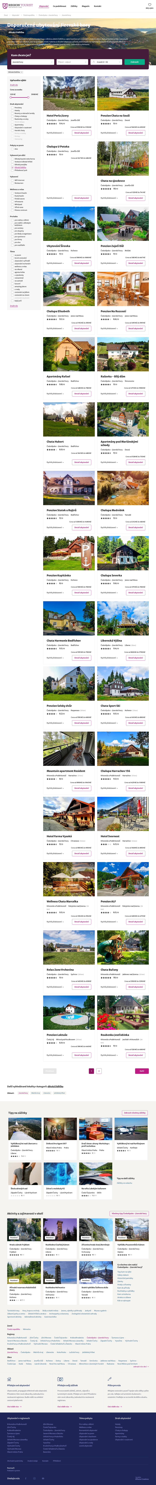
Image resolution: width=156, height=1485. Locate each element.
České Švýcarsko (60, 1338)
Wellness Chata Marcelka (62, 901)
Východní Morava (41, 1344)
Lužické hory (74, 1352)
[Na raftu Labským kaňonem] (95, 1174)
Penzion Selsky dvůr (59, 705)
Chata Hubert (55, 441)
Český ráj (33, 1341)
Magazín (85, 6)
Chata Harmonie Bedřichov (64, 640)
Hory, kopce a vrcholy (30, 1311)
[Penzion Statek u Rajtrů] (69, 488)
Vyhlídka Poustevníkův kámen (131, 1245)
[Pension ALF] (123, 879)
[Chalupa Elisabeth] (69, 289)
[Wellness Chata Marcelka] (69, 879)
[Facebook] (25, 1478)
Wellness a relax (85, 1427)
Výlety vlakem (123, 1275)
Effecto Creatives (142, 1478)
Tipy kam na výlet (124, 1272)
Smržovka (93, 1361)
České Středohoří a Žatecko (61, 1344)
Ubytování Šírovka (58, 246)
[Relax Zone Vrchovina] (69, 947)
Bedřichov (11, 1361)
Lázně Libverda (40, 1364)
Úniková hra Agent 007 (56, 1143)
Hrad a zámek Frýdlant (19, 1245)
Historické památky (125, 1278)
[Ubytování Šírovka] (69, 224)
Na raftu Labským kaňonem (94, 1188)
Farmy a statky (121, 1436)
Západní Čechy (106, 1341)
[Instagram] (34, 1478)
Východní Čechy (131, 1341)
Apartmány (119, 1433)
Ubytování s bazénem (87, 1436)
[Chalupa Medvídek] (123, 488)
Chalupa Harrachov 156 (115, 771)
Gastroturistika (50, 1317)
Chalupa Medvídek (112, 510)
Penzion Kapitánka (59, 575)
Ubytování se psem (86, 1433)
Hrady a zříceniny (124, 1285)
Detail (81, 133)
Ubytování (43, 6)
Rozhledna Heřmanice (55, 1287)
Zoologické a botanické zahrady (84, 1314)
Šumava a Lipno (118, 1338)
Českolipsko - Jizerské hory (48, 15)
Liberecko (47, 1093)
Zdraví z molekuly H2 (55, 1188)
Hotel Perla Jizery (58, 115)
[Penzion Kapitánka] (69, 553)
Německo (27, 1329)
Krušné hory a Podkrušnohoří (19, 1344)
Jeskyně (88, 1311)
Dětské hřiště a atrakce (37, 1314)
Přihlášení (57, 1461)
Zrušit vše (14, 85)
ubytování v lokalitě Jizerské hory (57, 44)
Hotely (117, 1424)
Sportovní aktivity (14, 1317)
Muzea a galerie (100, 1311)
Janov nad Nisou (24, 1361)
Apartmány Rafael (58, 376)
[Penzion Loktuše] (69, 1013)
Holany (29, 1364)
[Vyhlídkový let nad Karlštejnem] (131, 1129)
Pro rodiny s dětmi (86, 1424)
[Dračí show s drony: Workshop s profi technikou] (95, 1129)
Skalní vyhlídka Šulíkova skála (95, 1287)
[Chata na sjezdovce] (123, 158)
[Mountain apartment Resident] (69, 749)
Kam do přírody (123, 1288)
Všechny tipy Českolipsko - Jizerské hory (129, 1213)
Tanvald (83, 1361)
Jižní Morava (46, 1338)
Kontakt (97, 6)
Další (142, 1071)
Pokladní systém (13, 1471)
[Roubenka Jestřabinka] (123, 1013)
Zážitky (74, 6)
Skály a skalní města (50, 1311)
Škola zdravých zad (19, 1188)
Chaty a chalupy (121, 1430)
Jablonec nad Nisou (107, 1361)
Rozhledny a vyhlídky (125, 1291)
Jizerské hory (66, 15)
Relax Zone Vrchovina (60, 969)
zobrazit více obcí (140, 1367)
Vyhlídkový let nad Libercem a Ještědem (24, 1144)
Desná (74, 1361)
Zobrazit (135, 62)
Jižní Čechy (34, 1338)
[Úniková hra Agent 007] (60, 1129)
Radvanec (110, 1364)
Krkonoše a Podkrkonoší (17, 1338)
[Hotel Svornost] (123, 814)
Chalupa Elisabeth (58, 311)
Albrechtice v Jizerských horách (91, 1364)
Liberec (66, 1361)
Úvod (6, 15)
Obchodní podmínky (15, 1461)
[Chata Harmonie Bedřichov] (69, 618)
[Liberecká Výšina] (123, 618)
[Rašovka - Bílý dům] (123, 354)
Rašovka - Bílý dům (113, 376)
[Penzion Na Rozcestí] (123, 289)
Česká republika (28, 15)
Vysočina (118, 1341)
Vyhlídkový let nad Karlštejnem (131, 1143)
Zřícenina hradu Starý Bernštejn (96, 1245)
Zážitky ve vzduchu (124, 1183)
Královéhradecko (77, 1338)
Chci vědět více (13, 1407)
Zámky (120, 1281)
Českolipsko (25, 1352)
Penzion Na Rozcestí (113, 311)
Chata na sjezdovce (113, 180)
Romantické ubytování (88, 1430)
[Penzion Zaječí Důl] (123, 224)
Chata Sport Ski (110, 705)
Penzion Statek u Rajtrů (61, 510)
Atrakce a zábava (124, 1297)
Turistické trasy (13, 1311)
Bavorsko (47, 1452)
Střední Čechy (91, 1341)
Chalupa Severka (111, 575)
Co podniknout (59, 6)
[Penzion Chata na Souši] (123, 93)
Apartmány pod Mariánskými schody (119, 443)
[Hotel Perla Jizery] (69, 93)
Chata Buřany (109, 969)
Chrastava (72, 1364)
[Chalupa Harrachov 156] (123, 749)
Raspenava (122, 1361)
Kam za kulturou (124, 1294)
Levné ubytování (85, 1446)
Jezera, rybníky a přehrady (71, 1311)
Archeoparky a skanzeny (59, 1314)
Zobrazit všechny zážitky (134, 1113)
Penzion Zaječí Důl (112, 246)
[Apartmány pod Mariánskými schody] (123, 419)
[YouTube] (43, 1478)
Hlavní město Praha (83, 1344)
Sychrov (133, 1361)
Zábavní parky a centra (16, 1314)
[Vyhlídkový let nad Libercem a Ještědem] (24, 1129)
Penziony (118, 1427)
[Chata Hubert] (69, 419)
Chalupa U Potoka (58, 146)
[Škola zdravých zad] (24, 1174)
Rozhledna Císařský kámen (57, 1245)
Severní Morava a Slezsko (17, 1341)
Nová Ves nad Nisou (57, 1364)
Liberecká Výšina (111, 640)
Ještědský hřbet (59, 1093)
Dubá (21, 1364)
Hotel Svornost (110, 836)
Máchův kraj (35, 1093)
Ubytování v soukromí (124, 1440)
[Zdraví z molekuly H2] (60, 1174)
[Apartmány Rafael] (69, 354)
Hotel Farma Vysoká (59, 836)
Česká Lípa (11, 1364)
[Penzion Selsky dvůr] (69, 683)
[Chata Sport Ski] (123, 683)
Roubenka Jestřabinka (115, 1034)
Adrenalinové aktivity (32, 1317)
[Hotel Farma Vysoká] (69, 814)
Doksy (58, 1361)
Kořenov (49, 1361)
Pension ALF (108, 901)
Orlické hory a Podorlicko (50, 1341)
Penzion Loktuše (57, 1034)
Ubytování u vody (86, 1443)
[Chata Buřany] (123, 947)
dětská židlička (55, 1086)
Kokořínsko (61, 1352)
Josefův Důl (38, 1361)
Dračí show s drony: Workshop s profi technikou (95, 1144)
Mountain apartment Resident (66, 771)
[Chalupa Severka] (123, 553)
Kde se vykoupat (123, 1301)
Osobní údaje (33, 1461)
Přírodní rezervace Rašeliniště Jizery (23, 1288)
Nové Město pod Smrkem (127, 1364)
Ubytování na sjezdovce (88, 1440)
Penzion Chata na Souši (115, 115)
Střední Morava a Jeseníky (73, 1341)
